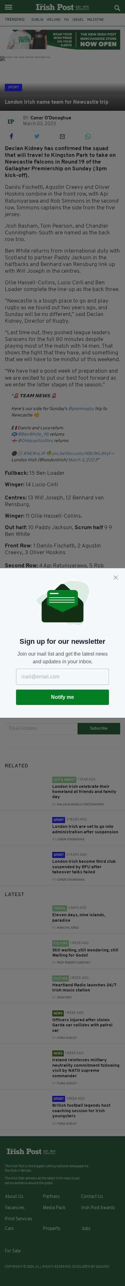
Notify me (62, 697)
